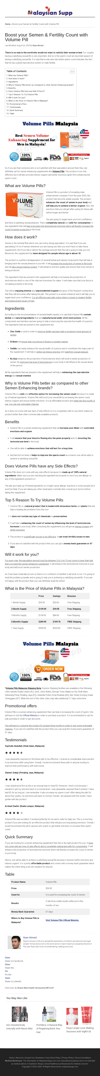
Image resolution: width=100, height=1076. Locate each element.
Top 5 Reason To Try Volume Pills (23, 94)
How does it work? (16, 78)
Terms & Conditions (83, 1058)
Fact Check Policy (53, 1058)
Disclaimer (40, 1058)
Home (7, 24)
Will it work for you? (17, 97)
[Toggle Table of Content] (71, 71)
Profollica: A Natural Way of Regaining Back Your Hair (49, 1029)
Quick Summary (16, 110)
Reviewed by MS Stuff (44, 988)
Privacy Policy (67, 1058)
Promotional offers (18, 104)
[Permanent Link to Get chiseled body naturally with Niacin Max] (20, 1008)
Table (12, 113)
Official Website (30, 715)
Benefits (12, 88)
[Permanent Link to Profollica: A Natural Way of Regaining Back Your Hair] (50, 1008)
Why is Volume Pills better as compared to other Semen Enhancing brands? (41, 85)
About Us (19, 1058)
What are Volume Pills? (18, 75)
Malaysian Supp (50, 11)
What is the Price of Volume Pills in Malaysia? (28, 101)
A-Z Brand (19, 988)
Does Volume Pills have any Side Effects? (26, 91)
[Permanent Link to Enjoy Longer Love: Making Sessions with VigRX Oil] (80, 1008)
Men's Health (29, 988)
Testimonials (15, 107)
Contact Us (29, 1058)
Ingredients (13, 82)
